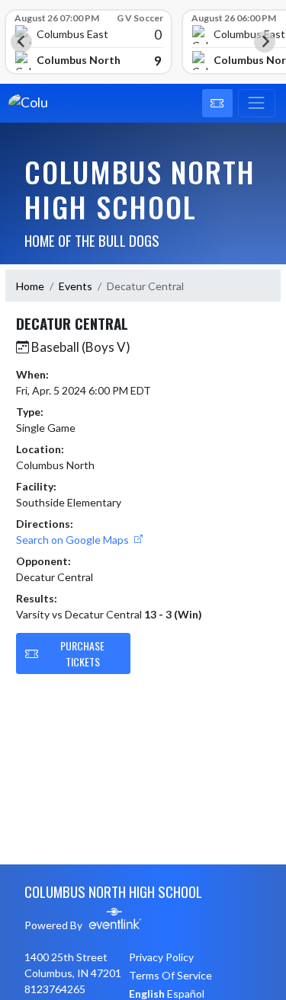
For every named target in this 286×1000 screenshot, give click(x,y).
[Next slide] (264, 42)
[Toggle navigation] (256, 103)
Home (30, 286)
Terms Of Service (170, 975)
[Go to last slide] (21, 42)
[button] (217, 103)
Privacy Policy (161, 956)
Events (75, 286)
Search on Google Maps (73, 539)
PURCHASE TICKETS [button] (82, 653)
